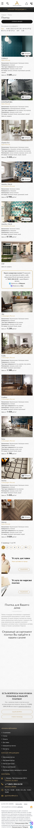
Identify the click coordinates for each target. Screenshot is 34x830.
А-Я (22, 31)
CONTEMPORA (6, 102)
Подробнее (24, 569)
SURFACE (4, 58)
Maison (3, 522)
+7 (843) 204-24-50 (13, 784)
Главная (3, 15)
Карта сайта (19, 804)
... (22, 547)
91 (26, 547)
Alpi (2, 314)
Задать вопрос (17, 711)
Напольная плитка (9, 757)
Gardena (4, 397)
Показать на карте (11, 780)
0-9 (18, 31)
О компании (6, 733)
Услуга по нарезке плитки (22, 581)
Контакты (6, 749)
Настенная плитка (8, 760)
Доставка (6, 742)
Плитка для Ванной (9, 767)
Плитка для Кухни (8, 764)
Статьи (5, 736)
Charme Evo (5, 143)
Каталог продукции (16, 9)
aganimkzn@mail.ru (24, 706)
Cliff (2, 264)
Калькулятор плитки (9, 746)
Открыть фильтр (17, 21)
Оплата (5, 739)
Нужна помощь (17, 717)
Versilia (3, 481)
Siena (3, 439)
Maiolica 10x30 (6, 224)
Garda (3, 356)
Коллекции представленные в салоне (15, 770)
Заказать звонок (10, 786)
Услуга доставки (21, 558)
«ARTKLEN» (20, 807)
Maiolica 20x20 (6, 184)
